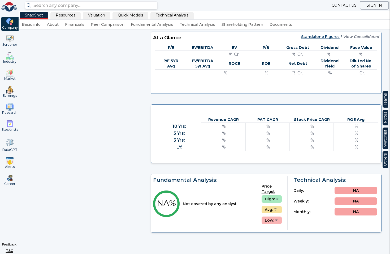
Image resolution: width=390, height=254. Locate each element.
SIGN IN (374, 5)
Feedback (9, 244)
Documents (281, 24)
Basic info (31, 24)
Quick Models (130, 15)
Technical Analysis (172, 15)
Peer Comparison (107, 24)
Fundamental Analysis (152, 24)
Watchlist (385, 138)
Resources (65, 15)
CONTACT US (344, 5)
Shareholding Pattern (242, 24)
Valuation (96, 15)
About (53, 24)
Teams (385, 99)
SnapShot (34, 15)
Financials (74, 24)
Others (385, 159)
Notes (385, 117)
